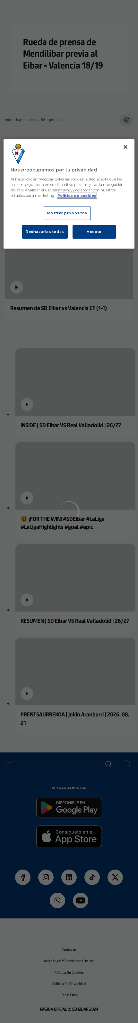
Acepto (94, 231)
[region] (69, 194)
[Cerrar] (125, 147)
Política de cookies (76, 195)
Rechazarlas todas (45, 231)
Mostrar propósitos (67, 213)
